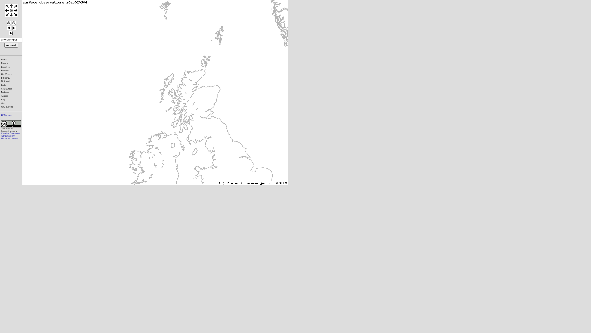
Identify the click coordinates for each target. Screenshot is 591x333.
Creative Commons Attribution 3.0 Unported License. (10, 135)
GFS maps (6, 115)
